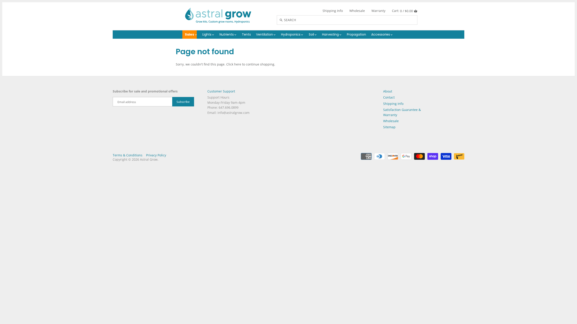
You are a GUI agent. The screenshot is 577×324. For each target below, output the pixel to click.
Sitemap (389, 127)
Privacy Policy (156, 155)
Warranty (378, 11)
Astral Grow (149, 159)
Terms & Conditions (127, 155)
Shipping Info (333, 11)
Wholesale (357, 11)
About (387, 91)
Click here (233, 64)
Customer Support (221, 91)
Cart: (402, 11)
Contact (389, 97)
